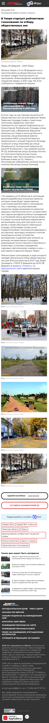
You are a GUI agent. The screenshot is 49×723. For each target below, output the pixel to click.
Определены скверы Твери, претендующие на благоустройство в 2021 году (29, 589)
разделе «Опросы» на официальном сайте (18, 267)
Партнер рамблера (24, 710)
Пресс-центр (36, 609)
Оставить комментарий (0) (24, 505)
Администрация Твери (11, 61)
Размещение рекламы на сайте (19, 625)
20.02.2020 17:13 (8, 10)
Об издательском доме (15, 609)
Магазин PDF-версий (13, 612)
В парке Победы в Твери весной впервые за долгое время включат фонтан (28, 581)
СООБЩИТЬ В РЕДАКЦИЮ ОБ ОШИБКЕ (21, 638)
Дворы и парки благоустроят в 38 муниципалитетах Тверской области (26, 557)
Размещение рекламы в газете (18, 629)
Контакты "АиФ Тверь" (14, 622)
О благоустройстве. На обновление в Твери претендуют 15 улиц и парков (26, 573)
